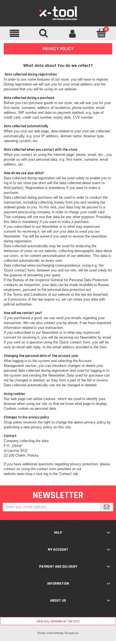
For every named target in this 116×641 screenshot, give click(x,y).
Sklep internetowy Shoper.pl (58, 633)
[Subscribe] (106, 507)
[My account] (72, 33)
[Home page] (58, 13)
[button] (14, 33)
